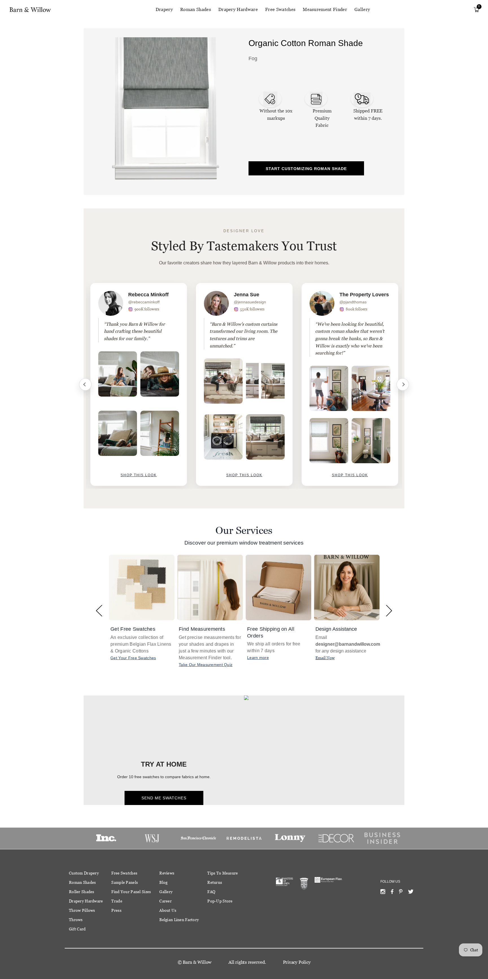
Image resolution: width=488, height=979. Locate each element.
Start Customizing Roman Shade (306, 168)
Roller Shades (81, 891)
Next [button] (389, 610)
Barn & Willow (197, 962)
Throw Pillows (82, 910)
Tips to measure (222, 873)
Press (116, 910)
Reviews (166, 873)
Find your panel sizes (131, 891)
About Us (167, 910)
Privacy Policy (297, 962)
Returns (214, 882)
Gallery (362, 9)
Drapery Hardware (238, 9)
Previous (85, 384)
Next (402, 384)
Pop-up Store (219, 901)
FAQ (211, 891)
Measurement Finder (325, 9)
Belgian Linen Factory (179, 919)
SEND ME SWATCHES (163, 798)
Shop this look (139, 475)
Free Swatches (280, 9)
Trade (116, 901)
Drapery (164, 9)
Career (165, 901)
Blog (163, 882)
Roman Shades (195, 9)
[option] (138, 384)
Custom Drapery (84, 873)
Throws (76, 919)
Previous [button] (99, 610)
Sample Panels (124, 882)
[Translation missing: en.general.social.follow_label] (382, 893)
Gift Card (77, 929)
